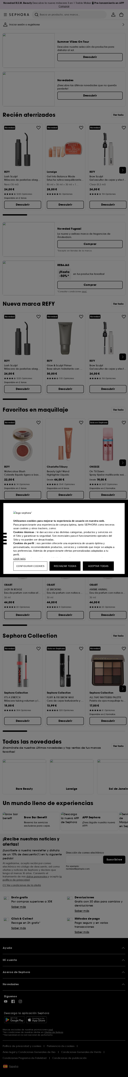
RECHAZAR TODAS (65, 566)
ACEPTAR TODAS (98, 566)
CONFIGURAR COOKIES (30, 566)
